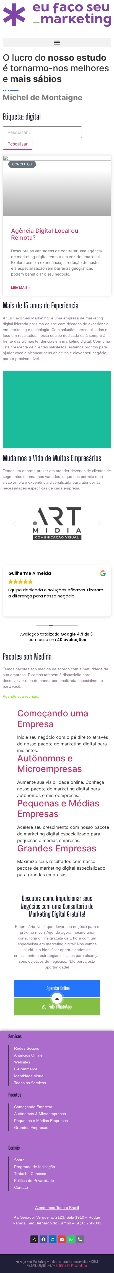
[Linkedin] (52, 1239)
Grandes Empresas (56, 848)
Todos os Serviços (30, 1083)
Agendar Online (58, 988)
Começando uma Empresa (52, 718)
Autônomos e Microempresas (49, 763)
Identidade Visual (29, 1076)
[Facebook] (43, 1239)
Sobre (19, 1160)
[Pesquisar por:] (42, 132)
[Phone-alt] (80, 1239)
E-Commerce (25, 1069)
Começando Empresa (33, 1107)
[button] (57, 42)
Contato (21, 1187)
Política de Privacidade (34, 1180)
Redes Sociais (26, 1048)
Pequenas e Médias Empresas (58, 808)
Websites (22, 1062)
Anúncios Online (28, 1055)
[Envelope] (62, 1239)
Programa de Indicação (34, 1167)
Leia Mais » (21, 287)
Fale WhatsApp (60, 1007)
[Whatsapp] (71, 1239)
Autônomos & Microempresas (40, 1113)
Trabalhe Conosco (30, 1173)
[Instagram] (34, 1239)
